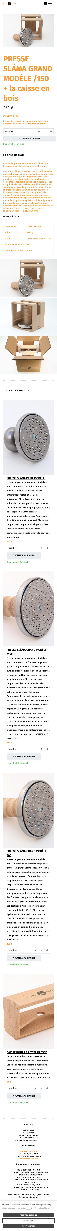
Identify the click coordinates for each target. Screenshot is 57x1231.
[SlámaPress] (9, 3)
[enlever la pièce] (39, 131)
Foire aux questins (28, 1151)
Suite (28, 1207)
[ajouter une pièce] (51, 131)
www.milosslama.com (28, 1158)
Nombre (9, 131)
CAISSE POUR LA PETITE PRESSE (27, 1052)
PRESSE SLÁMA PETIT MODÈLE (26, 478)
